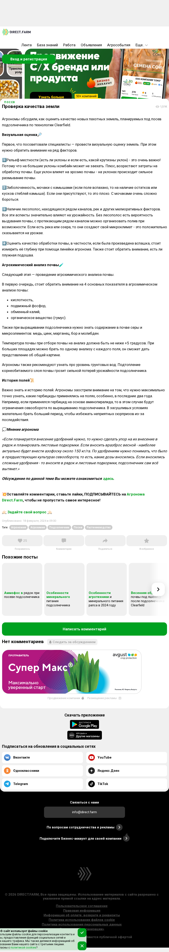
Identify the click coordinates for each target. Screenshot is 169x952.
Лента (26, 45)
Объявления (91, 45)
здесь (108, 478)
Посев (9, 102)
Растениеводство (99, 527)
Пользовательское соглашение (82, 906)
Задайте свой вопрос (26, 512)
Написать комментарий (84, 629)
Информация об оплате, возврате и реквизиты (82, 915)
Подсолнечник (59, 527)
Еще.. (140, 45)
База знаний (47, 45)
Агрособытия (118, 45)
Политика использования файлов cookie (82, 920)
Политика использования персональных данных (82, 924)
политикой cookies (23, 947)
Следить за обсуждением (74, 642)
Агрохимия (37, 527)
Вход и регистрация (28, 59)
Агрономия (18, 527)
